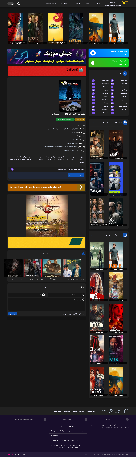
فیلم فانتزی (100, 106)
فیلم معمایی (119, 113)
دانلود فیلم (97, 4)
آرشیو (92, 123)
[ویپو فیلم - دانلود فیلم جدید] (125, 3)
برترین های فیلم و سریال (50, 4)
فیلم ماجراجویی (100, 110)
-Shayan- (10, 455)
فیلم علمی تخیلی (119, 106)
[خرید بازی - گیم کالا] (46, 71)
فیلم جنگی (119, 100)
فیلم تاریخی (100, 93)
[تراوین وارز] (46, 216)
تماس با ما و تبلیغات (78, 411)
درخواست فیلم (91, 411)
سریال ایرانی (119, 87)
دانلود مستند (65, 4)
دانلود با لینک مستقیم (76, 175)
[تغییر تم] (10, 3)
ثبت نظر (12, 314)
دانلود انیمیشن (76, 4)
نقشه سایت (67, 411)
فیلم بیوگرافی (119, 93)
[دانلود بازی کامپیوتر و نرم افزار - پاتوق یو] (46, 242)
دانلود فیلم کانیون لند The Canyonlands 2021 (68, 114)
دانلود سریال (87, 4)
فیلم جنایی (100, 97)
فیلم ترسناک (119, 97)
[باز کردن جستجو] (18, 3)
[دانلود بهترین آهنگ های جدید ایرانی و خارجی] (46, 56)
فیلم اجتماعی (100, 87)
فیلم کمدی (119, 110)
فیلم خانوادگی (100, 100)
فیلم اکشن (119, 90)
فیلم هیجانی (100, 113)
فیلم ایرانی (100, 90)
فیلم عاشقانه (100, 103)
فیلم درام (119, 103)
